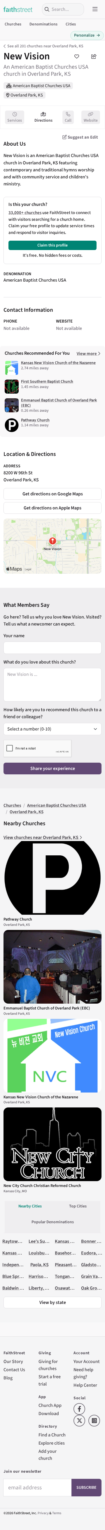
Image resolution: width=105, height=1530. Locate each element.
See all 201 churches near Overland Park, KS (45, 46)
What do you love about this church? (40, 662)
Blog (8, 1378)
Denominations (43, 24)
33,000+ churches (24, 213)
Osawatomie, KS (71, 1288)
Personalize (87, 35)
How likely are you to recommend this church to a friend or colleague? (53, 713)
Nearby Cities (30, 1206)
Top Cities (78, 1206)
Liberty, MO (40, 1288)
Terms (56, 1513)
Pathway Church (35, 420)
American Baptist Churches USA (41, 86)
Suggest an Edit (82, 137)
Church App (50, 1405)
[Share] (94, 56)
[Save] (76, 56)
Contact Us (14, 1370)
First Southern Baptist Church (47, 382)
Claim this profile (52, 245)
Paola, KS (39, 1265)
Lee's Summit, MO (47, 1241)
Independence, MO (21, 1265)
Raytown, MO (15, 1241)
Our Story (13, 1361)
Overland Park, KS (26, 95)
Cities (71, 24)
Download (48, 1413)
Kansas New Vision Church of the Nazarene (58, 363)
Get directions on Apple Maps (52, 508)
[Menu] (95, 9)
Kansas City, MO (18, 1253)
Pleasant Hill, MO (71, 1265)
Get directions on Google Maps (52, 494)
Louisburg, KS (42, 1253)
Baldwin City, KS (18, 1288)
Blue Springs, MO (19, 1276)
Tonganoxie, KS (70, 1276)
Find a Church (52, 1435)
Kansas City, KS (70, 1241)
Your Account (87, 1361)
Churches (13, 24)
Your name (14, 636)
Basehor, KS (67, 1253)
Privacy (43, 1513)
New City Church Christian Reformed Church (42, 1186)
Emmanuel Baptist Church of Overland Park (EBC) (59, 403)
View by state (52, 1302)
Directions (43, 120)
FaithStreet (18, 9)
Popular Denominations (53, 1222)
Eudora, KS (92, 1253)
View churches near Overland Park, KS (41, 837)
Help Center (85, 1385)
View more (87, 354)
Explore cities (51, 1443)
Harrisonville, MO (46, 1276)
